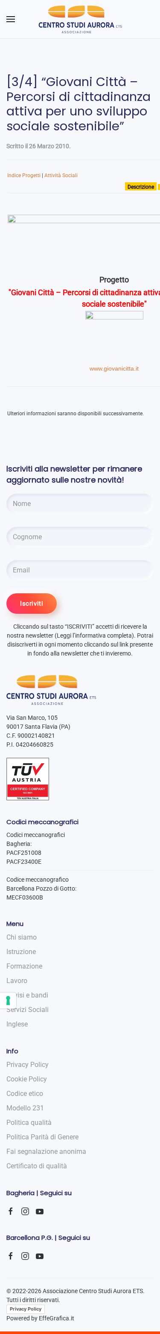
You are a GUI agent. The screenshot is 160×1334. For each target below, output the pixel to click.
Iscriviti (31, 603)
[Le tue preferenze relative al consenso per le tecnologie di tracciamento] (8, 1000)
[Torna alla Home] (80, 19)
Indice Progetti (24, 175)
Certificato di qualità (36, 1166)
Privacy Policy (25, 1309)
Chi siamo (21, 937)
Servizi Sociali (27, 1010)
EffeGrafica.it (56, 1318)
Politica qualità (29, 1122)
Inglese (17, 1024)
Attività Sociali (61, 175)
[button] (10, 19)
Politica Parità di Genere (42, 1137)
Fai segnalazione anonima (46, 1151)
